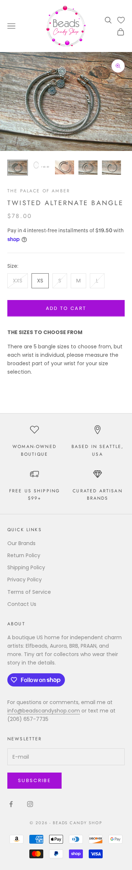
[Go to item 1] (17, 167)
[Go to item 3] (64, 167)
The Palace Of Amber (38, 191)
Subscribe (34, 780)
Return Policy (23, 555)
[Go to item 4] (88, 167)
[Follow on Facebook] (11, 804)
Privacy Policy (24, 579)
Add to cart (66, 308)
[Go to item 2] (41, 165)
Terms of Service (29, 592)
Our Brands (21, 543)
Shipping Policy (26, 567)
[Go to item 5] (111, 167)
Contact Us (21, 604)
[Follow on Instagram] (30, 804)
